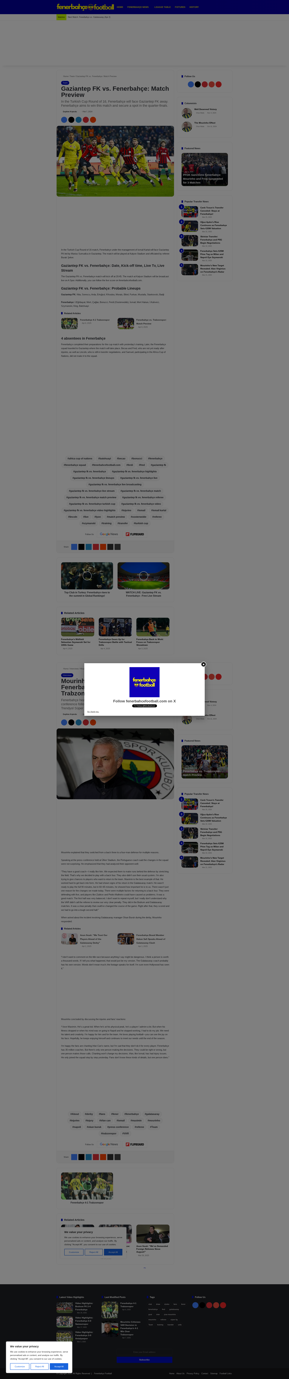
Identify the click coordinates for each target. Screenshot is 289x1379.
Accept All (59, 1366)
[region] (39, 1357)
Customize (20, 1366)
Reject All (39, 1366)
